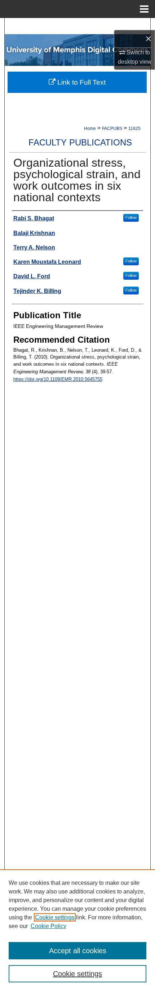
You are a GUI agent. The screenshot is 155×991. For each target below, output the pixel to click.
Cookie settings (55, 917)
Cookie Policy (48, 926)
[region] (77, 930)
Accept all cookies (77, 951)
